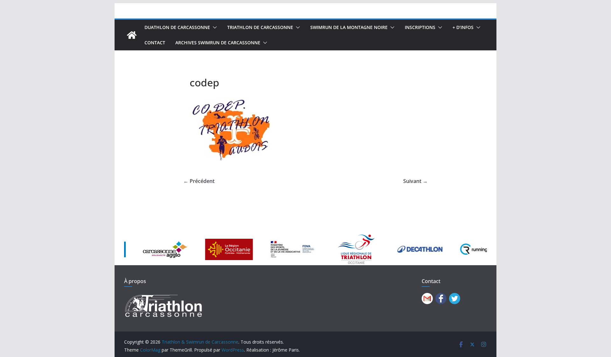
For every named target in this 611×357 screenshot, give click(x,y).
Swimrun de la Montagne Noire (349, 27)
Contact (154, 43)
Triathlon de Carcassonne (260, 27)
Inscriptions (420, 27)
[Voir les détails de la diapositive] (151, 249)
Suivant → (415, 181)
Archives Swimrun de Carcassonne (217, 43)
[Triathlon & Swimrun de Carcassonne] (131, 35)
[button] (213, 27)
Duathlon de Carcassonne (177, 27)
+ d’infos (463, 27)
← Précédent (198, 181)
